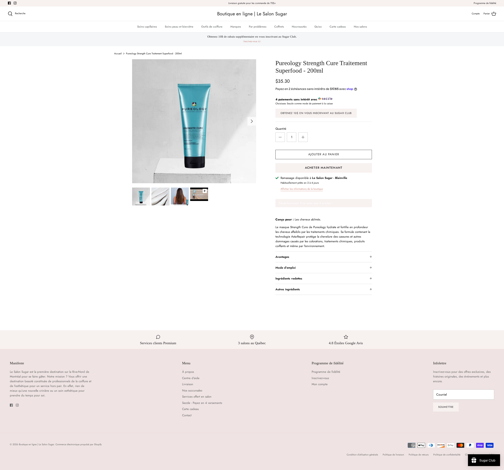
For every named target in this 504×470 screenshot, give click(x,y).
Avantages (282, 257)
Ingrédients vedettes (288, 278)
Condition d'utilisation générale (362, 454)
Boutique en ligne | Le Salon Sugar (36, 444)
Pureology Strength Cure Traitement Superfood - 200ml (154, 53)
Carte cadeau (338, 27)
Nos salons (360, 27)
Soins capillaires (147, 27)
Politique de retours (419, 454)
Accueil (118, 53)
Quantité (280, 129)
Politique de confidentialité (446, 454)
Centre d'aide (190, 378)
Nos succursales (192, 390)
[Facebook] (9, 3)
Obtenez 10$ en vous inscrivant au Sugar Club (316, 113)
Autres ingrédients (287, 289)
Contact (187, 415)
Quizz (318, 27)
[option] (194, 121)
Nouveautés (299, 27)
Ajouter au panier (323, 154)
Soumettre (446, 407)
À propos (188, 372)
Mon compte (320, 384)
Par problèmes (257, 27)
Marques (235, 27)
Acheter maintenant (324, 168)
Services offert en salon (196, 396)
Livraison (187, 384)
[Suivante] (251, 121)
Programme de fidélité (485, 3)
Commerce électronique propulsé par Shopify (79, 444)
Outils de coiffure (211, 27)
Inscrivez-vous (320, 378)
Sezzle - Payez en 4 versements (202, 403)
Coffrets (279, 27)
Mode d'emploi (285, 268)
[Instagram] (15, 3)
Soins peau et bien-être (179, 27)
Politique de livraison (393, 454)
